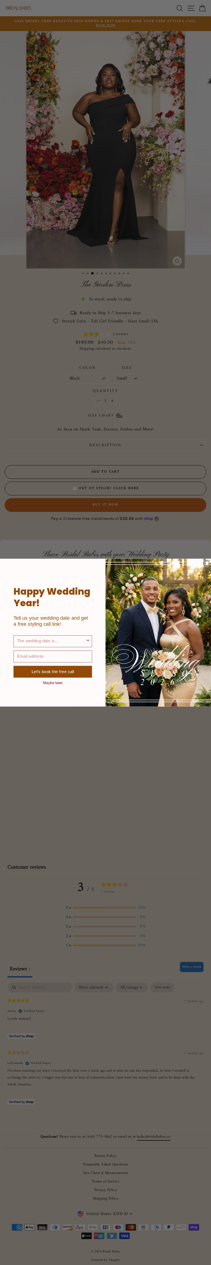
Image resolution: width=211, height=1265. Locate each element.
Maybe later (53, 682)
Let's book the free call (53, 671)
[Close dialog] (206, 563)
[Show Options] (88, 641)
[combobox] (51, 641)
